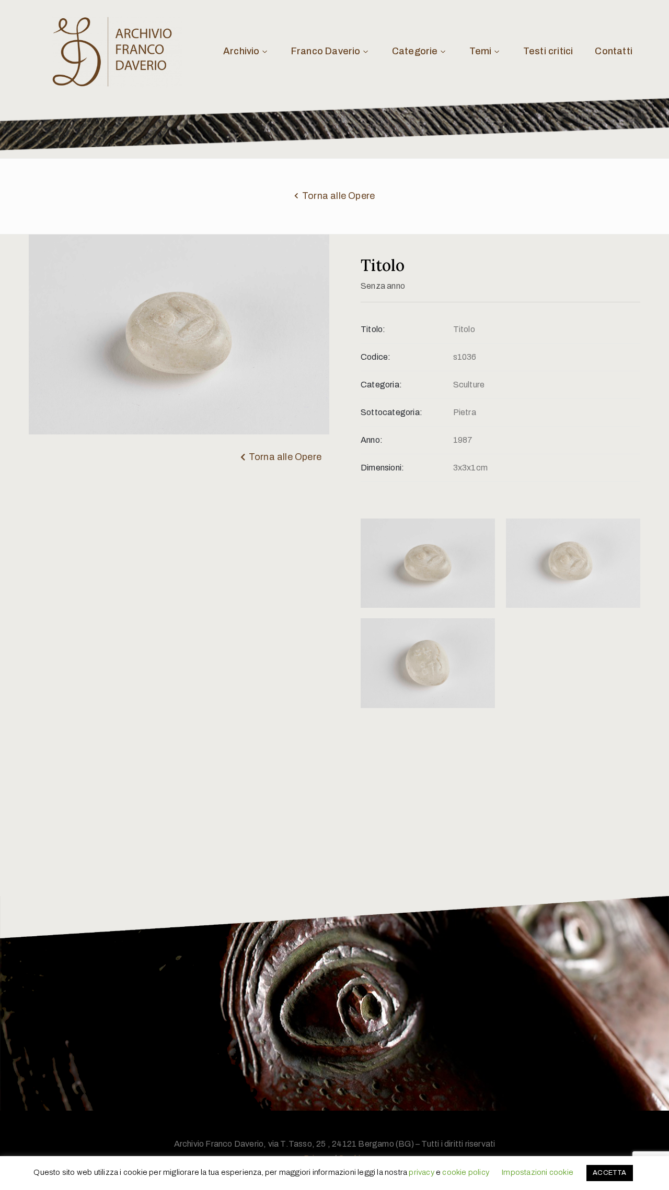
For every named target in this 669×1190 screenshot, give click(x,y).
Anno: (372, 439)
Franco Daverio (326, 51)
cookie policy (465, 1172)
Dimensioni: (382, 467)
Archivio (241, 51)
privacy (421, 1172)
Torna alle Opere (338, 196)
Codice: (375, 356)
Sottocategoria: (391, 412)
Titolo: (373, 329)
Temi (480, 51)
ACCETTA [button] (609, 1172)
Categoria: (381, 384)
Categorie (415, 51)
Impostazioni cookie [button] (537, 1172)
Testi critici (548, 51)
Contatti (613, 51)
